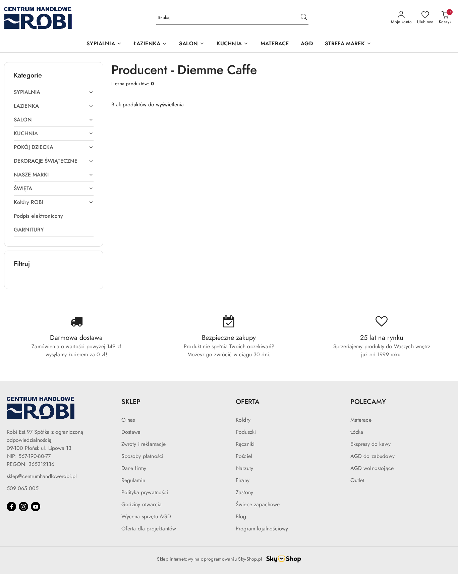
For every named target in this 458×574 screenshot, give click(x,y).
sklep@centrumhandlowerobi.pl (42, 476)
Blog (241, 516)
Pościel (244, 456)
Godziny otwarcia (141, 504)
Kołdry (243, 420)
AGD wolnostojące (372, 468)
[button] (104, 44)
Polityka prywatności (144, 492)
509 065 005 (23, 488)
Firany (242, 480)
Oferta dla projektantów (148, 528)
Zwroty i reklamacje (143, 444)
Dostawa (131, 432)
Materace (360, 420)
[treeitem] (54, 92)
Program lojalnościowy (262, 528)
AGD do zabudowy (372, 456)
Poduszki (246, 432)
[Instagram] (23, 506)
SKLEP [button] (130, 402)
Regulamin (133, 480)
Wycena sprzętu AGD (146, 516)
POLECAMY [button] (368, 402)
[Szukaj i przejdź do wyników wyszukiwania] (303, 18)
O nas (128, 420)
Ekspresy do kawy (370, 444)
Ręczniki (245, 444)
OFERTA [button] (248, 402)
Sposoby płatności (142, 456)
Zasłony (244, 492)
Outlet (357, 480)
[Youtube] (35, 506)
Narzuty (244, 468)
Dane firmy (134, 468)
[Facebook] (11, 506)
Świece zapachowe (258, 504)
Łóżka (356, 432)
